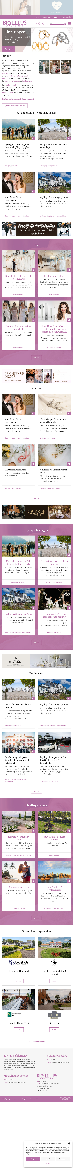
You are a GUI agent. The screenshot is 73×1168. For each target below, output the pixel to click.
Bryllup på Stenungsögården (54, 197)
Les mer (19, 981)
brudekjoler (11, 76)
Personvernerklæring (48, 1163)
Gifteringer (8, 216)
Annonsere (47, 17)
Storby (61, 908)
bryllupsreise (27, 81)
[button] (69, 1143)
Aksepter (33, 1159)
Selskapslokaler (52, 165)
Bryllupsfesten (52, 216)
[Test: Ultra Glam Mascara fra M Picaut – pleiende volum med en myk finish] (54, 311)
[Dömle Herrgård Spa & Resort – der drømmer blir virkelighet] (18, 742)
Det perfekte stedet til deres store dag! (54, 562)
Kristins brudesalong (54, 276)
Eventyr (51, 855)
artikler (5, 73)
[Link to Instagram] (42, 23)
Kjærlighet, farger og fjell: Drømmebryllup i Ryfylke (17, 146)
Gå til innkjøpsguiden (36, 1041)
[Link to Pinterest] (46, 23)
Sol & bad (56, 908)
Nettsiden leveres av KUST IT (32, 1099)
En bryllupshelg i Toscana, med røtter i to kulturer (54, 615)
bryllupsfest (15, 81)
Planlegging (8, 165)
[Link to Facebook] (38, 23)
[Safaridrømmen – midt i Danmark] (54, 822)
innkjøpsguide (11, 85)
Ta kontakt (67, 17)
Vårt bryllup (15, 165)
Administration (20, 1099)
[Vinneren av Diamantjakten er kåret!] (54, 455)
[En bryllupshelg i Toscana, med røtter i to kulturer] (54, 599)
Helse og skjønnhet (55, 347)
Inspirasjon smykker (17, 216)
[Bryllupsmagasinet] (14, 23)
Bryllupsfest (43, 216)
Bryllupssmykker (44, 438)
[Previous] (1, 40)
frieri (6, 81)
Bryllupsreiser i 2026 (18, 887)
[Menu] (68, 23)
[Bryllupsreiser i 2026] (18, 872)
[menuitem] (37, 17)
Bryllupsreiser (16, 908)
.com (25, 1082)
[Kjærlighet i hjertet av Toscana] (18, 822)
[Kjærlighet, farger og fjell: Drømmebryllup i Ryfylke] (18, 129)
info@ (10, 1082)
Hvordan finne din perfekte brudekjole (18, 327)
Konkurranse (50, 488)
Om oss (56, 17)
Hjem (37, 17)
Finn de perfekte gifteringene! (13, 421)
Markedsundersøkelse (15, 469)
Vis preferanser (63, 1159)
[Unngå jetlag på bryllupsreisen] (54, 872)
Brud (14, 294)
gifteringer (20, 76)
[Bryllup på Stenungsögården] (54, 182)
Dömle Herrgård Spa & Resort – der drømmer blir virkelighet (17, 760)
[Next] (71, 40)
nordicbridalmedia (18, 1082)
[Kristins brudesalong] (54, 261)
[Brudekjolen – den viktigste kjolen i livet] (18, 261)
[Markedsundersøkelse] (18, 455)
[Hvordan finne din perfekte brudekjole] (18, 311)
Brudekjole (20, 294)
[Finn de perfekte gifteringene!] (18, 182)
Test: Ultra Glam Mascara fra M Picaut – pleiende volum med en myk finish (54, 329)
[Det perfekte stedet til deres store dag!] (54, 129)
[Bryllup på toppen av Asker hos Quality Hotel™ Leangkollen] (54, 742)
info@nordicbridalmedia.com (60, 1062)
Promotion (25, 779)
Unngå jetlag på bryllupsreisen (54, 888)
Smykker (26, 216)
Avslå (48, 1159)
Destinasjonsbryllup (10, 855)
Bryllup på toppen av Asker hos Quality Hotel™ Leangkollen (53, 760)
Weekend (56, 855)
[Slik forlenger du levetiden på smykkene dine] (54, 404)
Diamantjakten (7, 93)
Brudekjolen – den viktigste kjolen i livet (18, 277)
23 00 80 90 (52, 1059)
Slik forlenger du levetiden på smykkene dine (53, 421)
